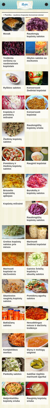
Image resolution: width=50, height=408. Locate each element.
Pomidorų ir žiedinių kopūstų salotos (12, 166)
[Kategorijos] (3, 4)
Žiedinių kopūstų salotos (12, 140)
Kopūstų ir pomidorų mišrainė (9, 115)
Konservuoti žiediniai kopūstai (36, 89)
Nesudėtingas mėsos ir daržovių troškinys (36, 325)
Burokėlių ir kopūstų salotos (35, 191)
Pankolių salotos (12, 374)
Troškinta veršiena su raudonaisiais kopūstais (10, 62)
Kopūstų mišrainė (13, 203)
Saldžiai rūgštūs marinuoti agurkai (36, 375)
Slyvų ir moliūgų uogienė (36, 351)
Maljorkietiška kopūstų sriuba (11, 399)
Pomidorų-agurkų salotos (36, 297)
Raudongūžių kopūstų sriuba (35, 126)
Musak (6, 33)
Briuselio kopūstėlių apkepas (9, 193)
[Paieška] (46, 4)
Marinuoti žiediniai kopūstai (36, 243)
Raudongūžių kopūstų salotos (35, 218)
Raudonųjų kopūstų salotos (35, 35)
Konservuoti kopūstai (33, 113)
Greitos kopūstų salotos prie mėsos (12, 244)
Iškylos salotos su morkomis (37, 59)
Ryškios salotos (12, 87)
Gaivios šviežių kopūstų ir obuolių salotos (35, 271)
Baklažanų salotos (9, 324)
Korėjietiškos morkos (10, 351)
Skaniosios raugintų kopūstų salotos (12, 298)
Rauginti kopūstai (36, 163)
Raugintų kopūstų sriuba (36, 399)
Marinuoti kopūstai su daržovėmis (9, 271)
